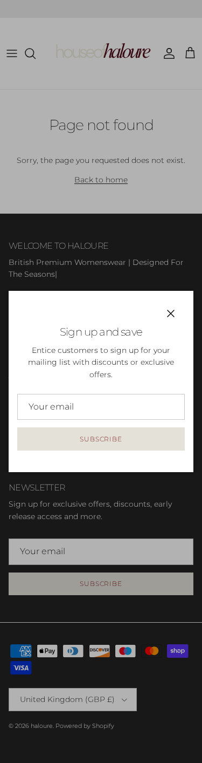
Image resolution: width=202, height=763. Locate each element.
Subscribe (101, 439)
